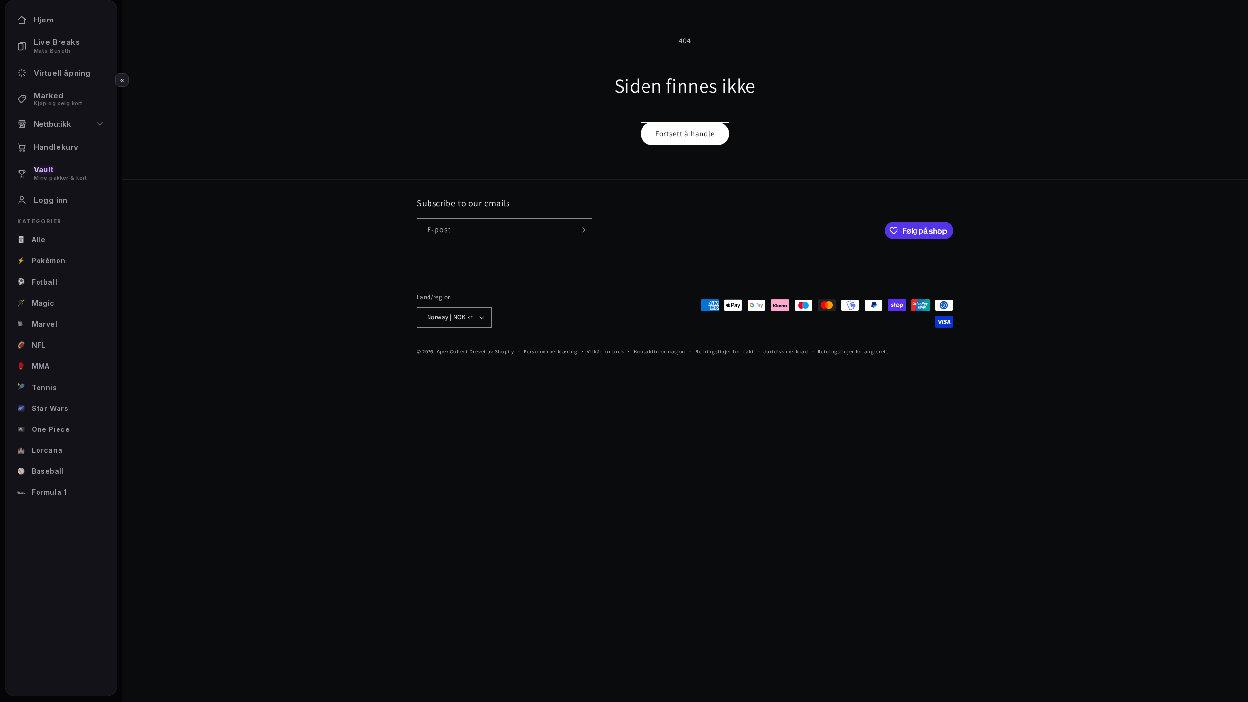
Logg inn (51, 200)
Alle (31, 239)
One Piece (43, 429)
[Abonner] (581, 229)
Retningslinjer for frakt (724, 351)
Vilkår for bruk (605, 351)
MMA (33, 366)
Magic (36, 303)
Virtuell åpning (62, 73)
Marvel (37, 324)
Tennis (37, 387)
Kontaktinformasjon (660, 351)
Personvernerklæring (550, 351)
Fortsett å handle (685, 133)
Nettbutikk (52, 124)
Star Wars (42, 408)
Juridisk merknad (785, 351)
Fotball (37, 281)
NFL (31, 345)
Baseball (40, 471)
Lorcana (39, 450)
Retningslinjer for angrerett (853, 351)
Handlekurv (56, 147)
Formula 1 (42, 492)
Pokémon (41, 260)
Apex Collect (452, 351)
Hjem (44, 19)
